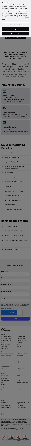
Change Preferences (15, 24)
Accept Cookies (15, 33)
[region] (15, 18)
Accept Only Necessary (15, 29)
